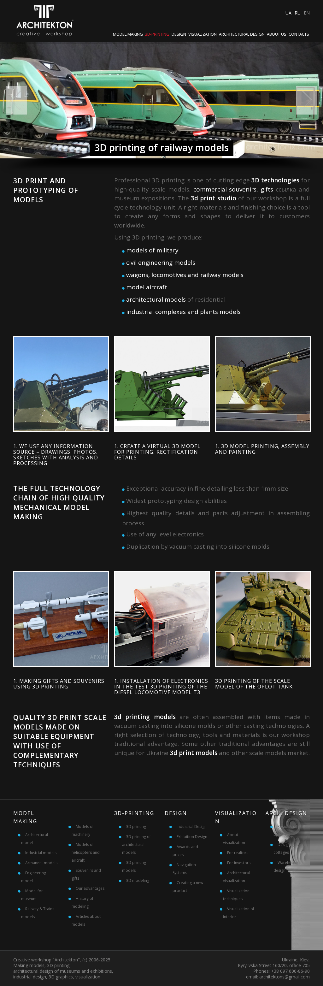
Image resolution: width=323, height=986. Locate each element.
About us (276, 34)
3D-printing (157, 34)
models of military (152, 250)
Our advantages (90, 888)
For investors (238, 862)
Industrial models (40, 852)
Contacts (299, 34)
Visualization (202, 34)
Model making (128, 34)
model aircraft (146, 287)
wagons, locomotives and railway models (185, 275)
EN (307, 13)
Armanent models (41, 862)
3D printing (136, 826)
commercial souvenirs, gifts (233, 189)
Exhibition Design (192, 836)
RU (298, 13)
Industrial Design (192, 826)
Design (179, 34)
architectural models (156, 299)
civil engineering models (160, 262)
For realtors (237, 852)
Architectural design (242, 34)
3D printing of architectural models (136, 844)
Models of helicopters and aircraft (86, 852)
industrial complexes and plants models (183, 312)
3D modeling (137, 880)
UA (288, 13)
